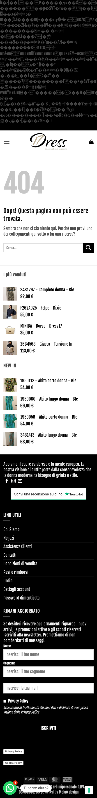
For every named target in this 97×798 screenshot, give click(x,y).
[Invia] (88, 248)
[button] (6, 141)
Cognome (9, 663)
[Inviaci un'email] (20, 481)
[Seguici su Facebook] (7, 481)
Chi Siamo (11, 529)
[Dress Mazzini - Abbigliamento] (48, 141)
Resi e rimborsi (15, 572)
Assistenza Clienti (17, 546)
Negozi (8, 538)
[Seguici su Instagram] (13, 481)
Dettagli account (16, 589)
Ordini (8, 581)
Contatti (9, 555)
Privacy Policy (30, 712)
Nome (7, 646)
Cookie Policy (13, 762)
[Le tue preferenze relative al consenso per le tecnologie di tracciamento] (89, 790)
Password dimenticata (21, 598)
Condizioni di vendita (20, 563)
